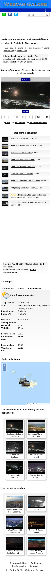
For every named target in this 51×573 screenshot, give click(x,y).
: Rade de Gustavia (22, 174)
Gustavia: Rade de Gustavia (15, 476)
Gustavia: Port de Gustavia (36, 476)
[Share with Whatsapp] (3, 14)
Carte (7, 122)
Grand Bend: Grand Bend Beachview (14, 510)
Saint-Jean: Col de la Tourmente (15, 435)
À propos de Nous (18, 563)
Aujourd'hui (8, 288)
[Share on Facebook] (10, 14)
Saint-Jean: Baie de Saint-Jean (15, 456)
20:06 (25, 111)
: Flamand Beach (25, 181)
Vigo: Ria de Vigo (36, 509)
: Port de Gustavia (21, 153)
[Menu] (47, 10)
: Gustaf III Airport (21, 139)
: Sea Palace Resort (23, 188)
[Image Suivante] (30, 117)
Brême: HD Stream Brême (36, 531)
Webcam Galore (34, 570)
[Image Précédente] (4, 117)
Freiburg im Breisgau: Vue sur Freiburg (36, 552)
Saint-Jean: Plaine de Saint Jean (36, 435)
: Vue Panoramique (22, 160)
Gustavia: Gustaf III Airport (36, 456)
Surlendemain (34, 288)
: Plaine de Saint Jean (23, 146)
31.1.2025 (25, 79)
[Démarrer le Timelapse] (11, 117)
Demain (20, 288)
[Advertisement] (24, 26)
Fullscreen (20, 122)
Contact (34, 566)
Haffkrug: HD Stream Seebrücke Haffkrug (15, 552)
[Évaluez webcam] (47, 117)
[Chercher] (47, 15)
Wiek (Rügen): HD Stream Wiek (15, 531)
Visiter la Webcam (38, 122)
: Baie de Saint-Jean (23, 167)
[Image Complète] (38, 117)
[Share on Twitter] (16, 14)
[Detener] (23, 117)
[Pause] (17, 117)
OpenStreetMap (34, 404)
